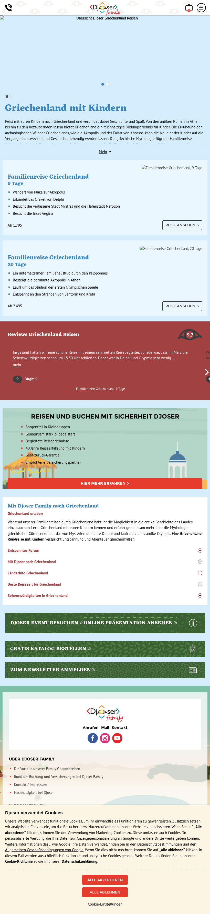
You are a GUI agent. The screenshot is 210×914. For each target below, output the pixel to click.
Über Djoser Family (32, 759)
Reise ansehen (180, 225)
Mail (105, 727)
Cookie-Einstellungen (105, 904)
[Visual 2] (107, 84)
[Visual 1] (102, 84)
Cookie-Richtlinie (19, 861)
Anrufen (91, 727)
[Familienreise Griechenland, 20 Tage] (105, 249)
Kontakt (120, 727)
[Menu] (201, 7)
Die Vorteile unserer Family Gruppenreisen (47, 768)
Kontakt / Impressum (30, 784)
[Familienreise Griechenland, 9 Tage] (105, 168)
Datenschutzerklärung (79, 861)
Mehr (103, 151)
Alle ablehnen (105, 892)
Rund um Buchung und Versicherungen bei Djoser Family (58, 776)
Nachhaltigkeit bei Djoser (34, 792)
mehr (17, 364)
